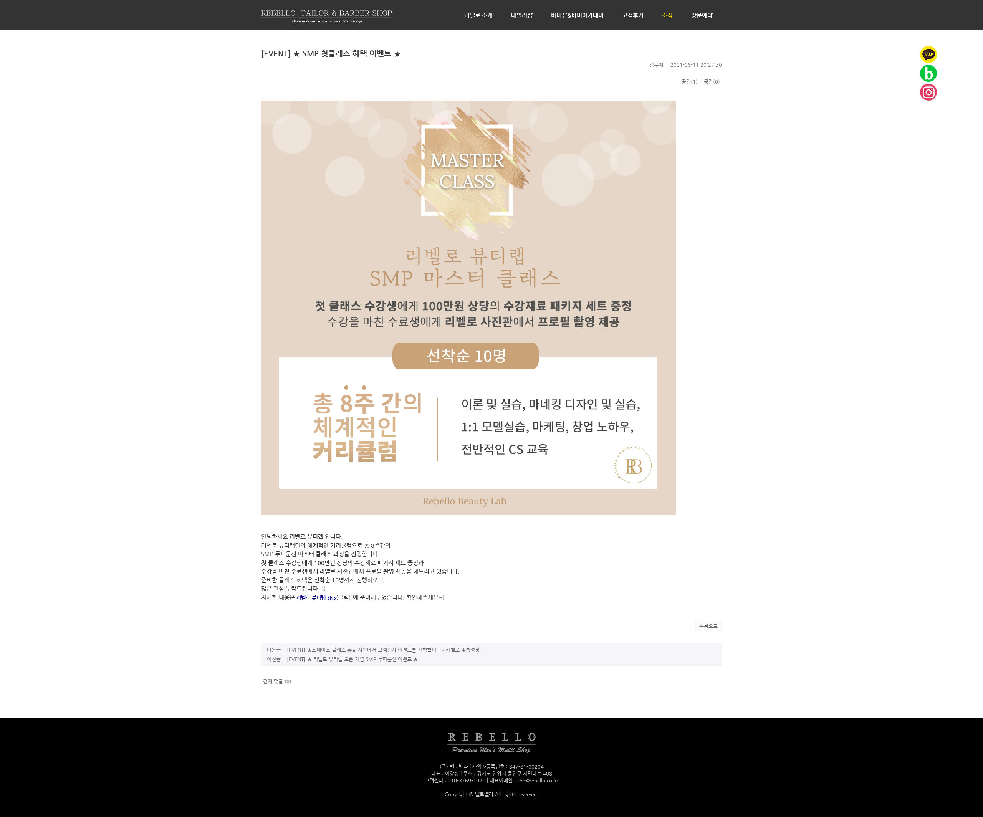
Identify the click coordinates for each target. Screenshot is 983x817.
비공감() (709, 81)
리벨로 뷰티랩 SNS (316, 597)
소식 (667, 15)
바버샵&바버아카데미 (577, 15)
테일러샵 (522, 15)
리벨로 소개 (478, 15)
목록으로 (708, 626)
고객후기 (633, 15)
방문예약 (702, 15)
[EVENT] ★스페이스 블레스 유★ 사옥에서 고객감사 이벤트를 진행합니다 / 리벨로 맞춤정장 (383, 650)
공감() (690, 81)
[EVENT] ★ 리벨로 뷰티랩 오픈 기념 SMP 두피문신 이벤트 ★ (352, 659)
